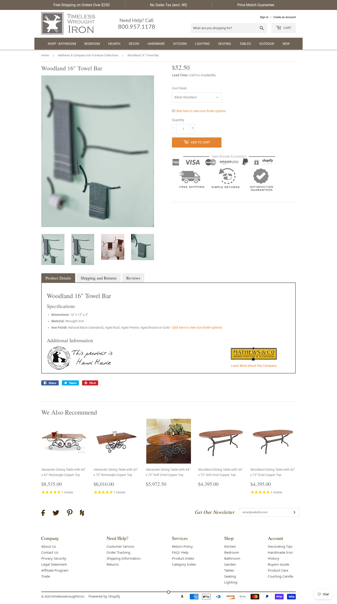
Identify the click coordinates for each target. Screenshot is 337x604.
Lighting (202, 44)
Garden (230, 564)
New (286, 44)
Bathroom (232, 558)
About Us (48, 546)
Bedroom (92, 44)
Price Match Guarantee (255, 5)
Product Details (58, 278)
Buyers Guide (278, 564)
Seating (224, 44)
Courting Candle (280, 576)
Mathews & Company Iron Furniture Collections (88, 55)
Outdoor (266, 44)
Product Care (278, 570)
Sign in (264, 17)
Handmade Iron (280, 552)
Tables (245, 44)
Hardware (156, 44)
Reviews (133, 278)
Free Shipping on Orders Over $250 (81, 5)
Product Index (183, 558)
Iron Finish (179, 88)
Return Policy (182, 546)
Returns (113, 564)
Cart (287, 28)
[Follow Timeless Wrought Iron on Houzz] (82, 513)
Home (45, 55)
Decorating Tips (280, 546)
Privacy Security (53, 558)
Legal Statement (54, 564)
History (273, 558)
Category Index (184, 564)
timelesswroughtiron (67, 596)
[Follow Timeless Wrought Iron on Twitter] (56, 513)
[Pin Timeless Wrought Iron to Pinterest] (70, 513)
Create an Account (284, 17)
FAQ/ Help (180, 552)
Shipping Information (124, 558)
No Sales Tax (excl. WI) (168, 5)
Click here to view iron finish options (200, 111)
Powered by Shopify (104, 596)
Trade (45, 576)
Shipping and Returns (99, 278)
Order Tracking (118, 552)
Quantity (178, 120)
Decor (134, 44)
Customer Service (120, 546)
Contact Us (49, 552)
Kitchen (180, 44)
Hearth (114, 44)
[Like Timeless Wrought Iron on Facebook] (43, 513)
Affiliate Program (54, 570)
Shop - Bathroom (62, 44)
